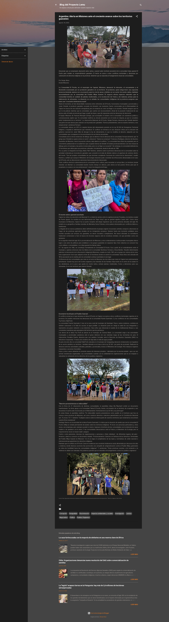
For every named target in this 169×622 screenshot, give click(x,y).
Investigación (119, 513)
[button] (137, 16)
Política (72, 517)
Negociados (63, 517)
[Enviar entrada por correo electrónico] (60, 510)
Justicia (128, 513)
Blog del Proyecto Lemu (72, 4)
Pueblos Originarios (83, 517)
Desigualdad (73, 513)
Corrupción (63, 513)
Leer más (134, 554)
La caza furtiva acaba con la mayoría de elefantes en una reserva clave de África (91, 538)
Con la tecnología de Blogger (99, 613)
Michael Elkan (103, 617)
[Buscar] (141, 5)
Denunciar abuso (7, 62)
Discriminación (84, 513)
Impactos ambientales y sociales (102, 513)
